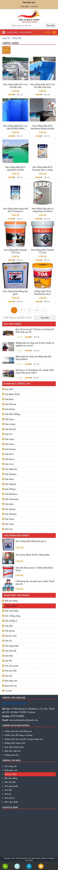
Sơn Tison (9, 524)
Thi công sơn (10, 766)
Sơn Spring (10, 509)
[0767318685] (5, 866)
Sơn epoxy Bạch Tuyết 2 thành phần (33, 555)
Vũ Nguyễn (19, 337)
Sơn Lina (9, 464)
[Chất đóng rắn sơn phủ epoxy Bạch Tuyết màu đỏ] (8, 585)
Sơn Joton (9, 439)
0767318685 (17, 716)
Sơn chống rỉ (11, 621)
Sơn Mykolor (11, 469)
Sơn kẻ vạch (11, 636)
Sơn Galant (10, 424)
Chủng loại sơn (11, 755)
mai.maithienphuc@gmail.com (23, 720)
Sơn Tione (9, 519)
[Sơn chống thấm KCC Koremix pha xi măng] (43, 151)
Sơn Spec (9, 504)
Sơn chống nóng (12, 616)
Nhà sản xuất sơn (12, 751)
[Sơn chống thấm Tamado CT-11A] (43, 234)
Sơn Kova (9, 459)
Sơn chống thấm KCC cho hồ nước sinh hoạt (42, 85)
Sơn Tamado (11, 514)
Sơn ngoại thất (11, 646)
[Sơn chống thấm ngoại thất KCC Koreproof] (15, 192)
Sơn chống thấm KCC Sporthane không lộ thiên (42, 127)
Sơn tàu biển (11, 670)
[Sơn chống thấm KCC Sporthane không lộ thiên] (43, 109)
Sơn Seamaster (12, 499)
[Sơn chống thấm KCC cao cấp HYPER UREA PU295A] (15, 109)
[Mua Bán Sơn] (29, 866)
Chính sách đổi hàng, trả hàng (18, 735)
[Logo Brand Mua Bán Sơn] (29, 16)
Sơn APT (9, 389)
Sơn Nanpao (11, 474)
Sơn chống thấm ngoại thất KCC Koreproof (15, 209)
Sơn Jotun (9, 444)
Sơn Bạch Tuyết (12, 394)
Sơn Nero (9, 479)
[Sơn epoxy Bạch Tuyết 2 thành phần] (8, 558)
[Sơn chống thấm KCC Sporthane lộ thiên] (15, 151)
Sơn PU (8, 661)
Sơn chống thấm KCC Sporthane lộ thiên (15, 168)
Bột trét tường (11, 601)
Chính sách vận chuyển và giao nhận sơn (23, 739)
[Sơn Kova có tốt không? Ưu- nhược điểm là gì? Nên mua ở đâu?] (8, 373)
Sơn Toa (9, 529)
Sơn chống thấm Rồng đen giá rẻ (15, 292)
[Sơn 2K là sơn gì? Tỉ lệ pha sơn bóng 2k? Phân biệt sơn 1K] (8, 333)
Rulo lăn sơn (11, 686)
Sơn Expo (9, 419)
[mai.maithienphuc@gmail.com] (41, 866)
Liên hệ (34, 6)
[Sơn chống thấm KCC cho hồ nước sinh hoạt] (43, 68)
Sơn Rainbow (11, 494)
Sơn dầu (9, 626)
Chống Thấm (6, 50)
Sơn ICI (8, 434)
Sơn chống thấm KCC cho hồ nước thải (15, 85)
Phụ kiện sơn (11, 680)
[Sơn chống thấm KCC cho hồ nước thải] (15, 68)
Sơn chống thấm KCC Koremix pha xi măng (42, 168)
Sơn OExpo (10, 489)
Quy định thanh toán (14, 747)
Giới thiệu (25, 6)
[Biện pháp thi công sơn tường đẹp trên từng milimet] (8, 360)
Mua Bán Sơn (24, 858)
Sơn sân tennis (11, 666)
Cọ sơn (8, 690)
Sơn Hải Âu (10, 429)
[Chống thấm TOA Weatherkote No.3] (43, 275)
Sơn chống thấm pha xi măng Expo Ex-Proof (42, 209)
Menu (48, 32)
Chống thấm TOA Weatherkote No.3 (42, 292)
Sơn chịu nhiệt (11, 611)
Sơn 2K (8, 676)
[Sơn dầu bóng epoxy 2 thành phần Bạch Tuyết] (8, 572)
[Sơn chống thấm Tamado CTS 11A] (15, 234)
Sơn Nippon (10, 484)
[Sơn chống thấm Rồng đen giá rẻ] (15, 275)
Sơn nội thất (10, 651)
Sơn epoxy (10, 631)
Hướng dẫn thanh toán (14, 743)
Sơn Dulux (10, 409)
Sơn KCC (9, 454)
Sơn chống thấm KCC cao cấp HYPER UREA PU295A (15, 127)
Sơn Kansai (10, 449)
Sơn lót (8, 641)
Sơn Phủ (9, 656)
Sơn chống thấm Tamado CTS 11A (15, 251)
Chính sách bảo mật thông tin (18, 731)
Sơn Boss (9, 399)
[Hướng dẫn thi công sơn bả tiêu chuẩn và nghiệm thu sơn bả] (8, 346)
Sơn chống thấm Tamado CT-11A (42, 251)
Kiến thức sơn (10, 770)
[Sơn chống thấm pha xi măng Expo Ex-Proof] (43, 192)
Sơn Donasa (10, 404)
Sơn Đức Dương (12, 414)
